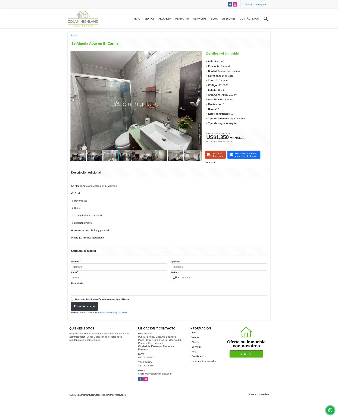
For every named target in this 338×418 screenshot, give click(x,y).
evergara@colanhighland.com (155, 373)
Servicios (199, 18)
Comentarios (77, 283)
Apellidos (176, 261)
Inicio (136, 18)
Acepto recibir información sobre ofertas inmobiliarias (102, 299)
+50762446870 (146, 357)
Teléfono (175, 272)
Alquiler (164, 18)
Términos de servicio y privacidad (112, 313)
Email (74, 272)
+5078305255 (146, 365)
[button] (199, 54)
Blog (214, 18)
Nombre (75, 261)
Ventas (149, 18)
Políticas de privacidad (204, 361)
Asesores (229, 18)
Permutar (182, 18)
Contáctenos (249, 18)
